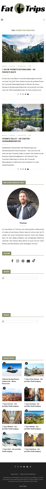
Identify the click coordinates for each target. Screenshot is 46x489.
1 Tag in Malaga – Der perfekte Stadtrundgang (32, 428)
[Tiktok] (33, 262)
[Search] (44, 20)
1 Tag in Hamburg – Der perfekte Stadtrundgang (32, 450)
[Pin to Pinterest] (25, 94)
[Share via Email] (28, 94)
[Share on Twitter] (23, 94)
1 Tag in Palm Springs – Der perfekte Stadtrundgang (33, 380)
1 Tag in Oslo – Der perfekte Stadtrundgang (11, 450)
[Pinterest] (23, 262)
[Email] (28, 262)
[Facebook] (12, 262)
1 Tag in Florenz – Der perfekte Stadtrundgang (10, 405)
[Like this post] (18, 94)
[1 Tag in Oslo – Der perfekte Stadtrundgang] (12, 439)
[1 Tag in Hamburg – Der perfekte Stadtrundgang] (34, 439)
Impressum (15, 474)
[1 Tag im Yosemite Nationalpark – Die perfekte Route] (23, 48)
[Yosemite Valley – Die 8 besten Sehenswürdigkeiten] (23, 117)
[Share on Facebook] (20, 94)
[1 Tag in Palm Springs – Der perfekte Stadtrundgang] (34, 369)
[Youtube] (24, 467)
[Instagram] (18, 262)
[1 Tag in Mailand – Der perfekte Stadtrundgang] (12, 417)
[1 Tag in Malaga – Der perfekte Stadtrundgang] (34, 417)
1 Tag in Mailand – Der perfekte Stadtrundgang (10, 428)
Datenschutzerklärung (27, 474)
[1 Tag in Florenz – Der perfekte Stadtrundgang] (12, 394)
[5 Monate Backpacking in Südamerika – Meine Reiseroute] (12, 369)
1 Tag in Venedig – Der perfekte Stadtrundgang (32, 405)
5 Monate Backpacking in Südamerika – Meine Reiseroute (10, 381)
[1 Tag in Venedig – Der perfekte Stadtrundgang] (34, 394)
